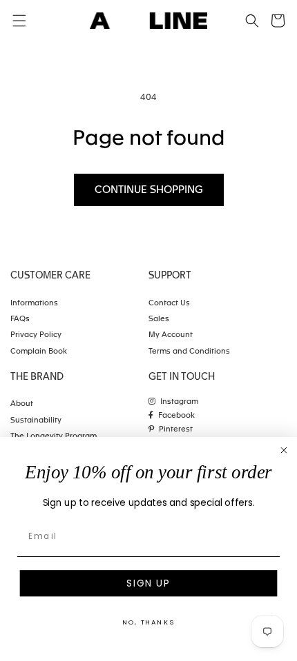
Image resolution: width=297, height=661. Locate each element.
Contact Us (169, 303)
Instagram (179, 402)
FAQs (20, 319)
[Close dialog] (283, 450)
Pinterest (176, 430)
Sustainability (35, 421)
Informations (34, 303)
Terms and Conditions (189, 352)
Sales (158, 319)
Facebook (176, 416)
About (21, 404)
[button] (252, 21)
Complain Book (38, 352)
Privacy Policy (35, 335)
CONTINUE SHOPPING (149, 190)
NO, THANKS (148, 622)
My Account (170, 335)
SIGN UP (148, 583)
